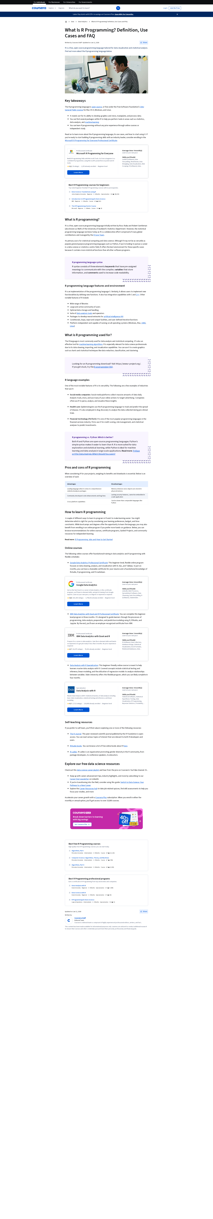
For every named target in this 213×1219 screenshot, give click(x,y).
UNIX (143, 323)
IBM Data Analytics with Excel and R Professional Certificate (94, 614)
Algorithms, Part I (78, 851)
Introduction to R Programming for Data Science (88, 199)
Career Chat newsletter (79, 779)
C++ (137, 294)
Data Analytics (82, 22)
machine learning (92, 122)
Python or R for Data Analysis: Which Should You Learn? (106, 452)
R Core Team (99, 235)
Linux (72, 326)
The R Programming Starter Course (84, 206)
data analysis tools (84, 313)
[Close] (177, 14)
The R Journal (75, 733)
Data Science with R (79, 893)
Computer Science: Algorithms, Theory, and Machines (90, 858)
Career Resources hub (88, 788)
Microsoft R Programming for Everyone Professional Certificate (91, 140)
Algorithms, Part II (78, 865)
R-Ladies (73, 751)
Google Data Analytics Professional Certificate (89, 562)
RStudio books (76, 746)
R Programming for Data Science (83, 900)
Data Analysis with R (79, 886)
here (125, 746)
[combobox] (89, 8)
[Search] (118, 8)
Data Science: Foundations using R (84, 192)
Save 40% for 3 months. (124, 14)
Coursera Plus (101, 797)
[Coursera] (39, 8)
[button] (61, 8)
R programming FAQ (103, 366)
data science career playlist (88, 770)
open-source (97, 106)
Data (72, 22)
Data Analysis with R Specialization (84, 665)
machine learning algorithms (91, 344)
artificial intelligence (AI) (113, 316)
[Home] (66, 22)
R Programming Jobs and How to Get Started (94, 539)
